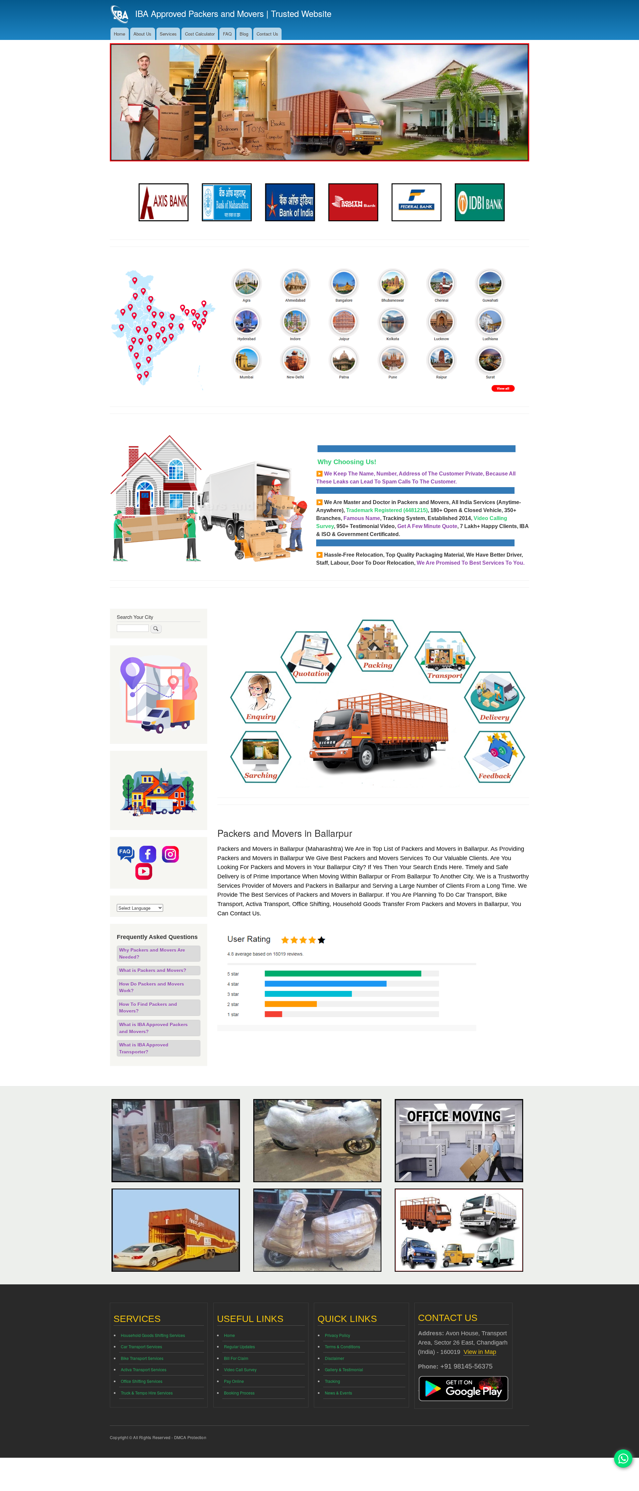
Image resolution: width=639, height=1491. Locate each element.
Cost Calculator (200, 34)
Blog (244, 34)
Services (168, 34)
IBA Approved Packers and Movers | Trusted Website (233, 13)
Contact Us (267, 34)
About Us (142, 34)
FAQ (227, 34)
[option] (161, 202)
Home (119, 34)
